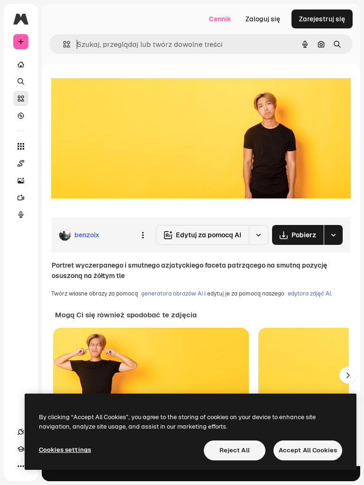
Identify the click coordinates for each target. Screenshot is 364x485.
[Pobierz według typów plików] (333, 235)
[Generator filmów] (20, 197)
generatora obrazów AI (172, 293)
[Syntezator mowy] (20, 214)
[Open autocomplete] (63, 44)
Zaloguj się (263, 19)
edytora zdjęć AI (309, 293)
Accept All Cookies (308, 450)
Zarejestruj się (322, 19)
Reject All (234, 450)
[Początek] (20, 64)
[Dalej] (347, 375)
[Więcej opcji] (142, 234)
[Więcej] (20, 466)
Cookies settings (65, 450)
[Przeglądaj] (20, 115)
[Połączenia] (20, 432)
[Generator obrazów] (20, 180)
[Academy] (20, 449)
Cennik (220, 19)
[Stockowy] (20, 98)
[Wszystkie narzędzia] (20, 146)
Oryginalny (117, 85)
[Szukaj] (20, 81)
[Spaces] (20, 163)
